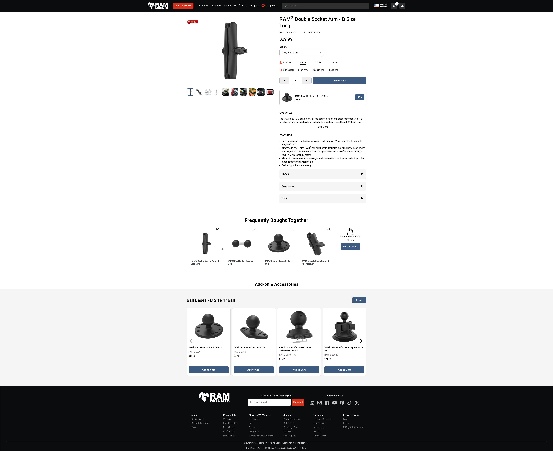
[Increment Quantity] (284, 80)
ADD (360, 97)
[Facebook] (327, 403)
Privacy (346, 423)
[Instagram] (319, 403)
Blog (251, 423)
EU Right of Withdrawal (353, 427)
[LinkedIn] (312, 403)
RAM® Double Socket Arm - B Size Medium (315, 262)
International (319, 427)
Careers (194, 427)
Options (283, 47)
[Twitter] (357, 403)
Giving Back (254, 431)
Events (252, 427)
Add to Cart (339, 80)
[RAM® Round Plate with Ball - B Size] (208, 327)
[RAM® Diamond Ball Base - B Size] (254, 327)
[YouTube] (334, 403)
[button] (190, 92)
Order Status (288, 423)
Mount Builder (229, 427)
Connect (298, 402)
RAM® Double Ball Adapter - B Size (241, 262)
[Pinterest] (342, 403)
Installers (318, 431)
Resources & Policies (322, 419)
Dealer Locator (320, 436)
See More (323, 126)
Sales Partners (320, 423)
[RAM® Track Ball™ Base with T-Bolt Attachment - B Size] (299, 327)
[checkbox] (217, 229)
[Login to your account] (402, 6)
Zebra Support (289, 436)
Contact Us (288, 431)
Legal (345, 419)
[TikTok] (349, 403)
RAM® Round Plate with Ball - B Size (278, 262)
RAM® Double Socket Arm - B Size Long (205, 262)
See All (359, 300)
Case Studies (254, 419)
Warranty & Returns (291, 419)
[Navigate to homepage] (158, 5)
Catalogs (227, 419)
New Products (229, 436)
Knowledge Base (230, 423)
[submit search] (286, 6)
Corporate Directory (199, 423)
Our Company (197, 419)
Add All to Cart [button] (350, 246)
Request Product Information (261, 436)
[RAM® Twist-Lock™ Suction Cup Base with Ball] (344, 327)
